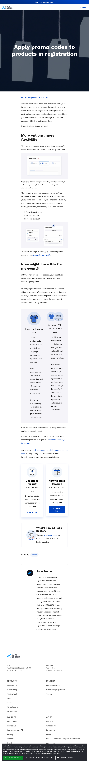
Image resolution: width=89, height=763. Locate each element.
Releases (49, 734)
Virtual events (12, 707)
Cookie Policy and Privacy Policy (50, 753)
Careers (10, 739)
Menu (84, 7)
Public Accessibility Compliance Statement (63, 739)
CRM (9, 698)
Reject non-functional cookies (39, 758)
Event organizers (53, 685)
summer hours (48, 2)
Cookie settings (52, 743)
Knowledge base (14, 730)
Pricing (10, 734)
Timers (49, 694)
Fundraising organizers (55, 689)
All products (12, 711)
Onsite (9, 702)
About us (50, 721)
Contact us (32, 512)
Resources (50, 730)
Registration (12, 685)
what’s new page (50, 535)
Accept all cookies (13, 758)
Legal (9, 743)
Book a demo (12, 721)
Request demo (57, 509)
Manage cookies (66, 758)
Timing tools (12, 694)
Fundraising (12, 689)
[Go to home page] (7, 7)
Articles (34, 554)
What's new (51, 726)
